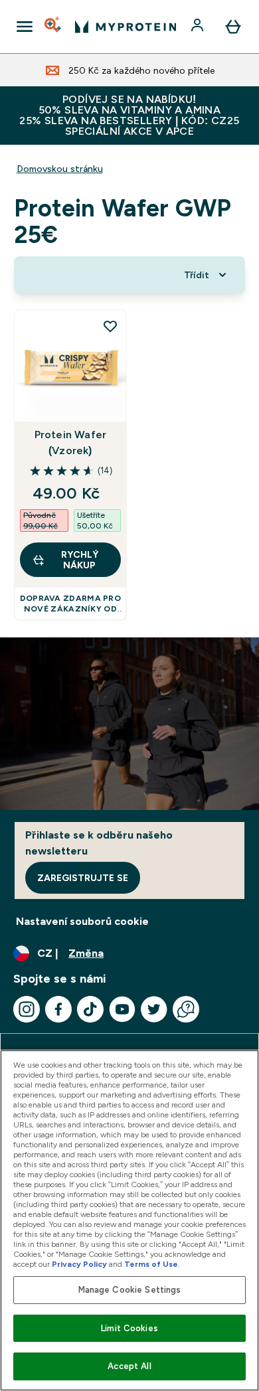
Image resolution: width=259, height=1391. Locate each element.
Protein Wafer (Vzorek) (71, 442)
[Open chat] (186, 1009)
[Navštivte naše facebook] (58, 1009)
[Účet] (199, 26)
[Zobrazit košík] (233, 26)
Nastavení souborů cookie (82, 921)
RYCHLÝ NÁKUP (79, 559)
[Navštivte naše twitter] (154, 1009)
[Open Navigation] (24, 26)
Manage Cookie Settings (129, 1290)
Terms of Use (151, 1264)
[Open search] (53, 26)
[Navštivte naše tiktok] (90, 1009)
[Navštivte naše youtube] (122, 1009)
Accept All (129, 1366)
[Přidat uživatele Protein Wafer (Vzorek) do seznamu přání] (110, 326)
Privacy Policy (79, 1264)
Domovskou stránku (60, 168)
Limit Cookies (129, 1328)
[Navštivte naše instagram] (26, 1009)
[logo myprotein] (125, 26)
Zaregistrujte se (82, 877)
